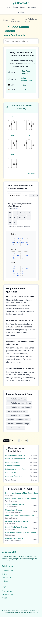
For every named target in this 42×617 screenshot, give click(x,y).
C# (10, 217)
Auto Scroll (16, 195)
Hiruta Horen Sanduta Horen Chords (20, 499)
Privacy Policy (7, 591)
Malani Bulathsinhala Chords (18, 419)
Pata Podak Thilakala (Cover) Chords (20, 533)
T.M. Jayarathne (11, 501)
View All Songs (10, 480)
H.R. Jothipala (10, 524)
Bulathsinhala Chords (16, 428)
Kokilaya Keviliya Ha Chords (16, 521)
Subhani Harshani (11, 518)
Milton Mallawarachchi (13, 541)
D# (20, 217)
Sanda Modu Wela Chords (16, 527)
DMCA (4, 598)
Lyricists (21, 12)
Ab (10, 213)
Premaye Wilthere (12, 466)
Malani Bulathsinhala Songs (18, 424)
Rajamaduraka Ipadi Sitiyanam (15, 469)
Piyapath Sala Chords (14, 538)
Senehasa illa (10, 473)
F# (10, 222)
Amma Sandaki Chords (14, 504)
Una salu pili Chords (13, 510)
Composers (32, 7)
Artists (15, 7)
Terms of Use (7, 595)
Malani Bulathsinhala (15, 20)
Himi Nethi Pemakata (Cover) (15, 455)
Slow (32, 195)
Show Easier (31, 173)
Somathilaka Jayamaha (13, 512)
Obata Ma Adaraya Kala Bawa (15, 459)
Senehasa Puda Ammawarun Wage (15, 476)
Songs (22, 7)
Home (8, 7)
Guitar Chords (7, 571)
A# (20, 213)
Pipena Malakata (12, 462)
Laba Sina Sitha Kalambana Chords (19, 516)
